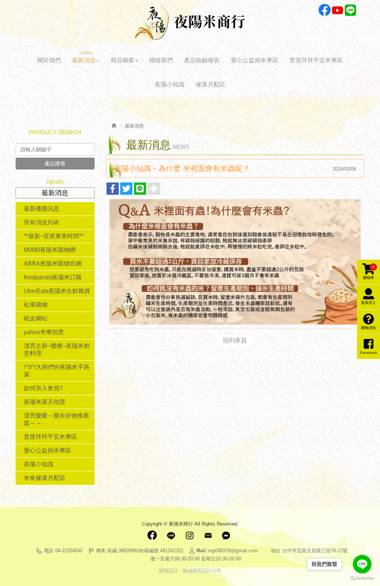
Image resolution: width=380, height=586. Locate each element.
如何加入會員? (43, 388)
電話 (48, 550)
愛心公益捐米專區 (47, 450)
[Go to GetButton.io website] (362, 578)
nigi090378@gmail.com (233, 550)
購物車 (368, 272)
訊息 (226, 535)
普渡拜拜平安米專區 (50, 437)
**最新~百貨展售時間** (53, 236)
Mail (207, 535)
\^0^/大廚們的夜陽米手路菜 (56, 371)
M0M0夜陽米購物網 (50, 250)
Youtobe (337, 10)
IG (189, 535)
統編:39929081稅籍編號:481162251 (145, 550)
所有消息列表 (41, 222)
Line (350, 10)
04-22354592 (69, 550)
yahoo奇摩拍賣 (44, 332)
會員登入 (368, 302)
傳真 (100, 550)
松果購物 (36, 305)
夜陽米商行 (190, 22)
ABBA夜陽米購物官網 (53, 263)
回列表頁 (235, 340)
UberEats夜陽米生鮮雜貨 (57, 291)
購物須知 (368, 328)
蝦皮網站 (36, 318)
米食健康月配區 (44, 478)
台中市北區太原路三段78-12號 (314, 550)
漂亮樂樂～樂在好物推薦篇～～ (56, 419)
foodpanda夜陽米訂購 (53, 277)
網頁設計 (168, 570)
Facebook (324, 10)
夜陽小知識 (38, 464)
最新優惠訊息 (41, 208)
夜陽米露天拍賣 (44, 402)
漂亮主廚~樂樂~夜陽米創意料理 (57, 349)
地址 (276, 550)
